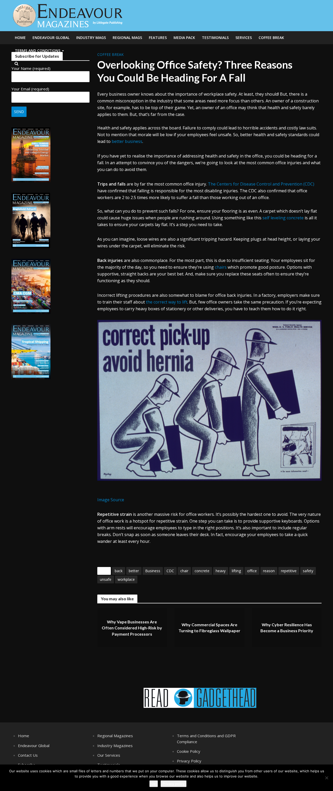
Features (158, 37)
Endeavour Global (51, 37)
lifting (236, 570)
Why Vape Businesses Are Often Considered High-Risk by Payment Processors (132, 627)
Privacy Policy (189, 760)
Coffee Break (271, 37)
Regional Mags (127, 37)
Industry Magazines (115, 745)
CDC (170, 570)
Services (243, 37)
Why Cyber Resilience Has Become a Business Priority (286, 627)
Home (20, 37)
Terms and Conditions (37, 50)
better (134, 570)
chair (184, 570)
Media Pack (184, 37)
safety (308, 570)
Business (152, 570)
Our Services (108, 755)
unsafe (105, 579)
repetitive (289, 570)
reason (269, 570)
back (119, 570)
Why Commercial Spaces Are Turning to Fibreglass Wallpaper (209, 627)
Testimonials (215, 37)
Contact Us (28, 755)
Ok (153, 784)
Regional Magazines (115, 735)
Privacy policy (173, 784)
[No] (326, 777)
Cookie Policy (188, 751)
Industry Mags (91, 37)
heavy (221, 570)
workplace (126, 579)
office (252, 570)
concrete (202, 570)
